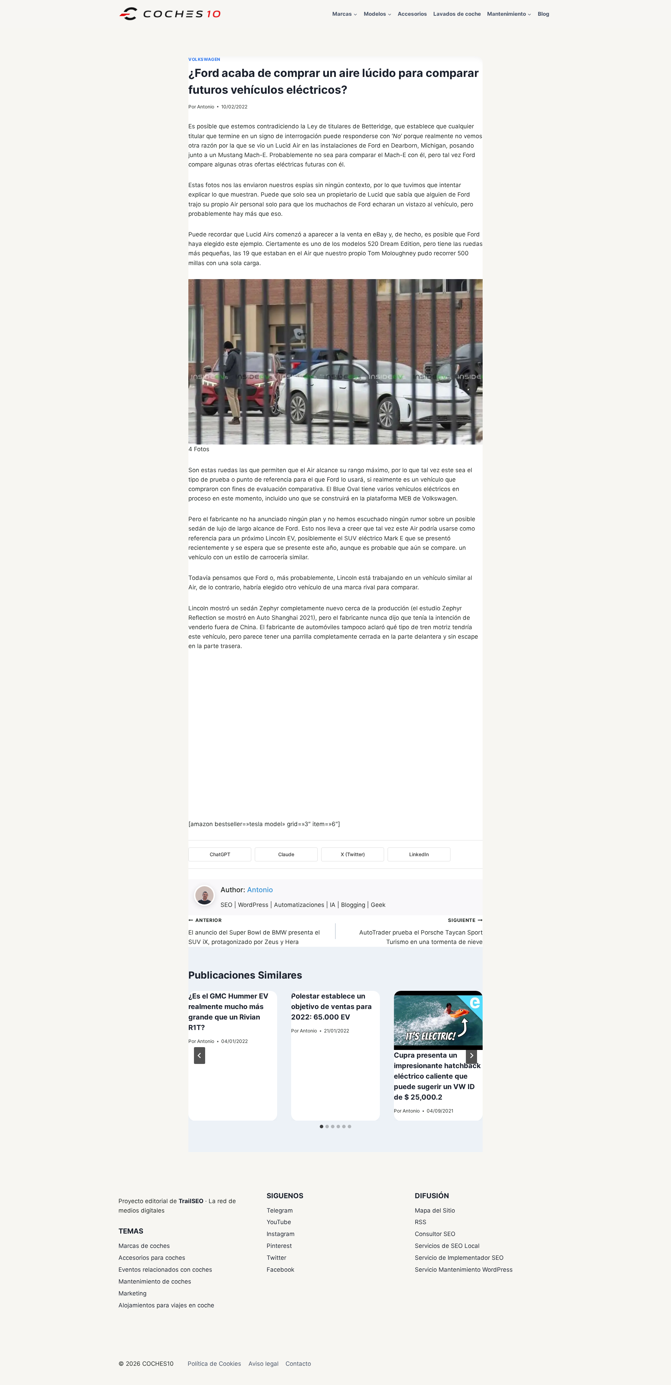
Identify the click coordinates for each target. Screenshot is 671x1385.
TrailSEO (191, 1201)
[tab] (321, 1126)
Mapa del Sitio (435, 1210)
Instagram (281, 1233)
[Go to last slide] (199, 1055)
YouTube (279, 1222)
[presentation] (438, 1020)
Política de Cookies (214, 1363)
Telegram (280, 1210)
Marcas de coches (144, 1245)
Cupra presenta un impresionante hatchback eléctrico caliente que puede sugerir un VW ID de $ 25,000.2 (437, 1076)
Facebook (280, 1269)
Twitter (276, 1257)
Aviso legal (263, 1363)
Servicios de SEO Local (447, 1245)
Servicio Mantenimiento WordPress (464, 1269)
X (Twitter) (353, 854)
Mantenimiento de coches (154, 1281)
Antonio (205, 106)
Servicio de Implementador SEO (459, 1257)
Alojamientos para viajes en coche (166, 1305)
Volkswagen (204, 59)
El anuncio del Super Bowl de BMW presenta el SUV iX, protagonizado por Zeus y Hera (254, 931)
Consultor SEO (435, 1233)
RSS (420, 1222)
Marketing (132, 1293)
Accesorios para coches (151, 1257)
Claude (286, 854)
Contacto (298, 1363)
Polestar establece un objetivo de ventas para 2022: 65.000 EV (331, 1006)
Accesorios (412, 13)
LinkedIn (419, 854)
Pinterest (279, 1245)
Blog (543, 13)
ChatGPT (220, 854)
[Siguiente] (471, 1055)
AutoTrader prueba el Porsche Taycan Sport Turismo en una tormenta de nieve (421, 931)
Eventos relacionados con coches (165, 1269)
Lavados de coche (457, 13)
